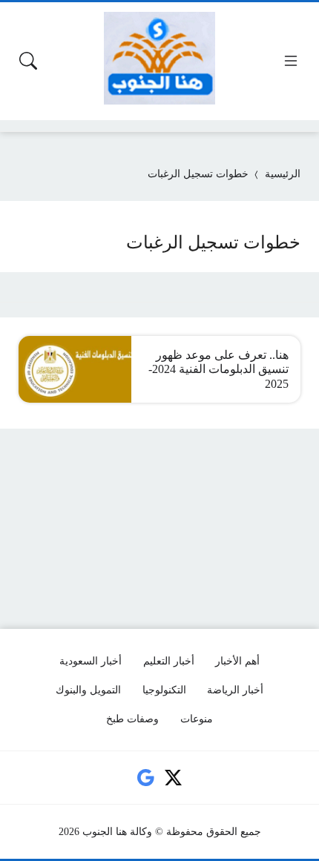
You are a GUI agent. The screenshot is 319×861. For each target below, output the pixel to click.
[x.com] (173, 778)
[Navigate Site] (291, 61)
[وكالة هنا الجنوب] (159, 58)
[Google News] (145, 778)
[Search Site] (28, 61)
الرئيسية (282, 173)
